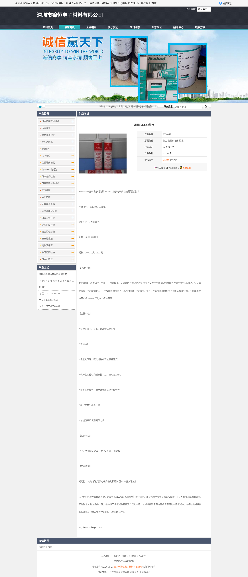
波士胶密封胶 (48, 232)
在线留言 (116, 556)
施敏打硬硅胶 (48, 225)
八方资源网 (114, 572)
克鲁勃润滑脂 (48, 204)
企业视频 (91, 27)
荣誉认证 (157, 27)
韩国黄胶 (46, 190)
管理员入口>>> (139, 556)
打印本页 (161, 168)
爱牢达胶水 (47, 142)
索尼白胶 (46, 197)
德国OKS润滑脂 (49, 169)
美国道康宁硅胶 (49, 211)
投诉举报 (126, 556)
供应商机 (69, 27)
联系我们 (105, 556)
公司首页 (48, 27)
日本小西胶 (47, 259)
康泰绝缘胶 (47, 238)
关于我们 (113, 27)
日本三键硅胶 (48, 218)
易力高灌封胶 (48, 135)
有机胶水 (179, 141)
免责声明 (125, 572)
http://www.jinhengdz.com (90, 527)
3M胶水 (45, 149)
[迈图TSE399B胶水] (107, 152)
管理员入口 (135, 572)
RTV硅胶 (46, 156)
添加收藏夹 (173, 168)
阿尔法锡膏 (47, 245)
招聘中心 (178, 27)
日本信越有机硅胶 (50, 121)
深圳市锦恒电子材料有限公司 (128, 567)
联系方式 (200, 27)
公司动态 (135, 27)
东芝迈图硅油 (48, 252)
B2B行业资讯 (45, 547)
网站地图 (145, 572)
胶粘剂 (171, 141)
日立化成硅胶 (48, 176)
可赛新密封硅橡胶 (50, 183)
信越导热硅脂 (48, 163)
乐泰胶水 (46, 128)
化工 (165, 141)
